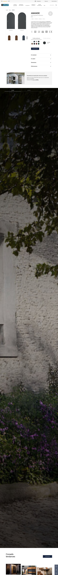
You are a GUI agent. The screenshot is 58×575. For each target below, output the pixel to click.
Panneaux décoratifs (21, 5)
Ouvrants (27, 5)
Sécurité (45, 90)
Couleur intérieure (46, 38)
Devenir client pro (54, 1)
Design (12, 90)
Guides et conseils (33, 5)
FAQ (44, 5)
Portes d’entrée (15, 5)
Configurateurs (39, 1)
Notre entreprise (39, 5)
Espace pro (46, 1)
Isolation (29, 90)
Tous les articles (47, 556)
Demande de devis (35, 48)
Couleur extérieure (36, 38)
